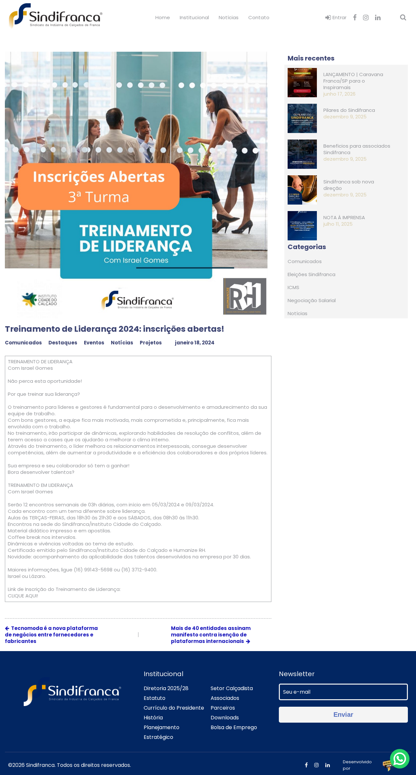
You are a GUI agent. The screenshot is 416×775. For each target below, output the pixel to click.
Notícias (229, 17)
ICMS (293, 287)
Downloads (225, 717)
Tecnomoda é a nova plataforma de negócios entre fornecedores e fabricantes (51, 635)
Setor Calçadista (232, 688)
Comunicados (23, 343)
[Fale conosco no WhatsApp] (400, 758)
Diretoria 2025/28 (166, 688)
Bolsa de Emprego (234, 727)
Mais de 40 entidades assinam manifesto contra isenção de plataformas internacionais (211, 635)
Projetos (151, 343)
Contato (258, 17)
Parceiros (223, 708)
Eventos (94, 343)
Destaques (62, 343)
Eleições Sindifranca (311, 274)
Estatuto (154, 698)
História (153, 717)
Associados (225, 698)
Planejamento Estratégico (161, 732)
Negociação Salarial (312, 300)
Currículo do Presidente (174, 708)
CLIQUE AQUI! (23, 596)
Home (162, 17)
